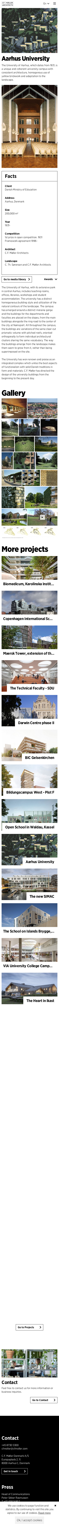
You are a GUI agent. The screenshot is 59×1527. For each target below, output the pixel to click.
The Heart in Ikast (40, 1000)
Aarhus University (40, 861)
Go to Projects (26, 1327)
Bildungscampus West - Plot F (30, 792)
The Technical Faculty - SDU (32, 688)
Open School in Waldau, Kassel (29, 827)
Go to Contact (40, 1400)
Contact (10, 1382)
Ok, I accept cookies (29, 1520)
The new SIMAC (42, 896)
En (44, 3)
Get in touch (11, 1471)
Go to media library (15, 279)
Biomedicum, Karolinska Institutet (30, 584)
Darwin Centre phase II (36, 722)
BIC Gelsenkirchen (39, 757)
